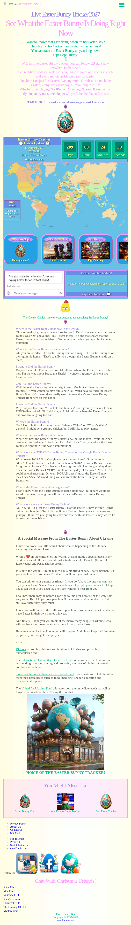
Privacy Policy (18, 823)
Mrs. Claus (9, 891)
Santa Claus (9, 887)
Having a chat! (20, 260)
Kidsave (21, 649)
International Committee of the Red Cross (47, 660)
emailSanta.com (18, 848)
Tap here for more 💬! (96, 294)
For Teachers (17, 838)
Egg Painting (95, 260)
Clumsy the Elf (11, 902)
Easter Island (58, 260)
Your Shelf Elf (11, 894)
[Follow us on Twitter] (71, 873)
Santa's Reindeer (12, 899)
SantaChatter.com (19, 845)
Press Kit (15, 842)
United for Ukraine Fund (36, 688)
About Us (15, 826)
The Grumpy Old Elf (14, 907)
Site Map (15, 832)
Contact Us (16, 829)
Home (9, 3)
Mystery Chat (10, 911)
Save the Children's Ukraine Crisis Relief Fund (45, 674)
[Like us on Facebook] (49, 873)
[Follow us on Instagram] (27, 873)
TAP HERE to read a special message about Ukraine (65, 102)
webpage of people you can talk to (83, 585)
